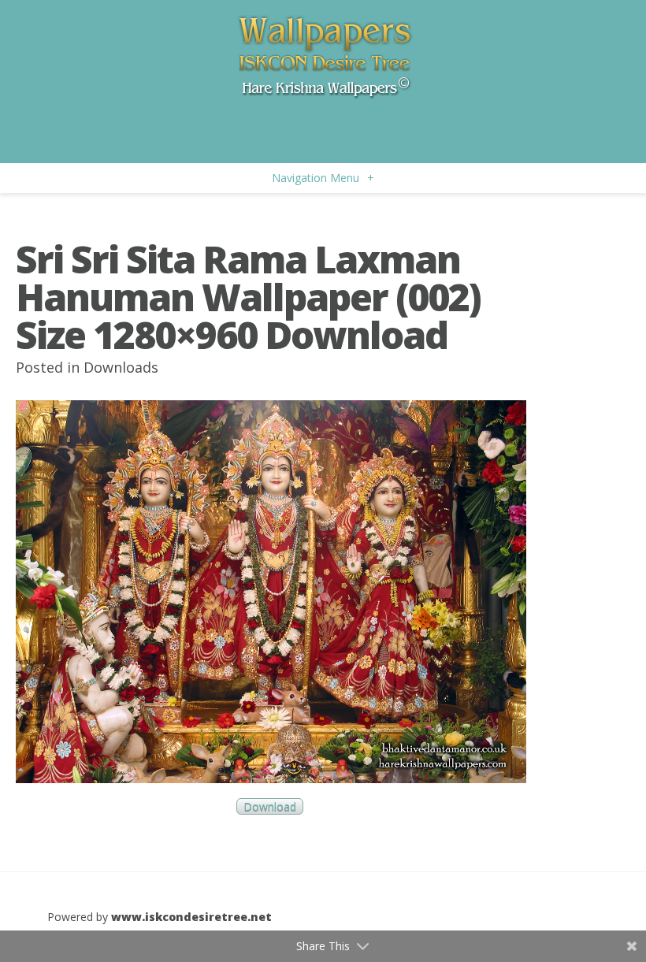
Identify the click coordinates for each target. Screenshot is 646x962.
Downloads (121, 367)
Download (269, 806)
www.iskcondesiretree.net (191, 916)
